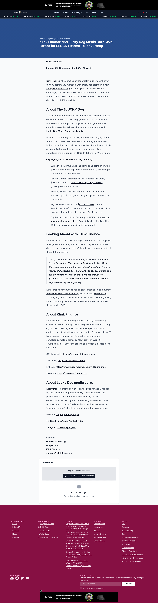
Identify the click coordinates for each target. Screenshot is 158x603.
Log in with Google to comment (80, 476)
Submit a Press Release (131, 561)
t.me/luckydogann (67, 427)
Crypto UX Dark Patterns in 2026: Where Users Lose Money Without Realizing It (77, 526)
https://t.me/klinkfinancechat (72, 373)
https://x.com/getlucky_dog (69, 421)
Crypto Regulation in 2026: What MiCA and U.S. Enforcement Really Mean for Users (78, 564)
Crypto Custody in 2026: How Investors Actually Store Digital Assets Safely (79, 554)
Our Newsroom (128, 548)
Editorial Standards (129, 551)
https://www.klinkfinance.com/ (79, 354)
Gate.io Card (45, 530)
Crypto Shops (99, 541)
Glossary (125, 527)
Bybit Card (44, 527)
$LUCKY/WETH (86, 204)
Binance (15, 530)
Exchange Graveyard (130, 537)
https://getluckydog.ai (67, 414)
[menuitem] (56, 12)
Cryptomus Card (47, 524)
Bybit (14, 524)
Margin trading (100, 534)
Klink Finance (53, 81)
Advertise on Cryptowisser (133, 558)
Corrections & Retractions (132, 554)
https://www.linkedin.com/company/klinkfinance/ (81, 367)
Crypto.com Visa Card (49, 537)
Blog (123, 534)
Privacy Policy (127, 530)
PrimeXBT (16, 527)
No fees (97, 530)
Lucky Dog (51, 389)
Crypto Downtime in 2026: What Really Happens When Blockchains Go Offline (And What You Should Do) (77, 545)
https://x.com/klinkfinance (71, 360)
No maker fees (100, 537)
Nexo (14, 534)
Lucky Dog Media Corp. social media (65, 131)
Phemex (15, 537)
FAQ (123, 524)
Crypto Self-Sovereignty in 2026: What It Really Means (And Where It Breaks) (77, 534)
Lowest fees (99, 527)
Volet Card (44, 534)
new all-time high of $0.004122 (86, 182)
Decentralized (99, 524)
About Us (126, 544)
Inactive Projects (129, 541)
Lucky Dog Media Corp (58, 88)
